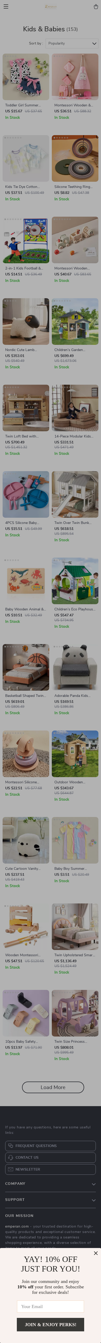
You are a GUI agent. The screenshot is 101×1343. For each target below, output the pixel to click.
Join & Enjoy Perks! (50, 1324)
